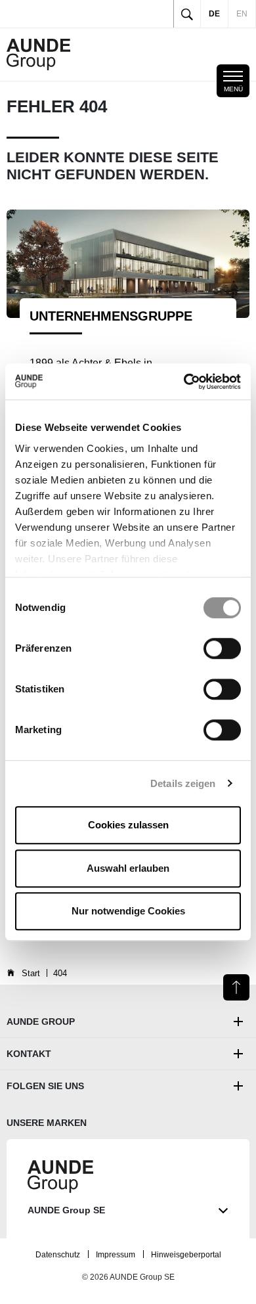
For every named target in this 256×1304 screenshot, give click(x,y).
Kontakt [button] (29, 1053)
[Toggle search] (187, 14)
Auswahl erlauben (128, 868)
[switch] (222, 648)
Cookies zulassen (128, 824)
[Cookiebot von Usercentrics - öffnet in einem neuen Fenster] (184, 381)
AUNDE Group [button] (41, 1021)
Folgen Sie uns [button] (45, 1086)
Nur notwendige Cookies (128, 910)
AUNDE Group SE (66, 1210)
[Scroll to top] (236, 987)
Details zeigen (182, 783)
